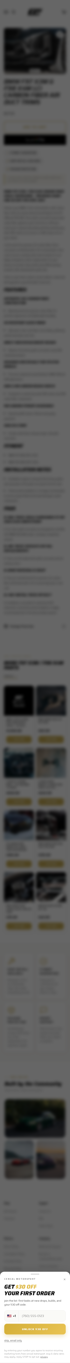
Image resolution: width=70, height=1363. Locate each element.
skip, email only (13, 1341)
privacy (44, 1357)
